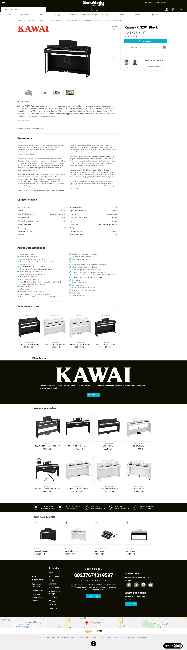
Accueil (8, 15)
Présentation (41, 128)
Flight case (154, 15)
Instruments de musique (89, 15)
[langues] (180, 9)
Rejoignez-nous (99, 637)
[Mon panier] (172, 9)
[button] (113, 57)
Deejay (40, 15)
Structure (138, 15)
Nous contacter (86, 637)
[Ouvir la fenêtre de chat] (173, 646)
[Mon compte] (167, 9)
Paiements (36, 594)
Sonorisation (24, 15)
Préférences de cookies (131, 637)
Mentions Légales (114, 637)
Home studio (73, 15)
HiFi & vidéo (105, 15)
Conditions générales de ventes (50, 637)
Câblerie (121, 15)
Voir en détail (48, 445)
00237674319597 (93, 575)
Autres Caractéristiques (26, 128)
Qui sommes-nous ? (71, 637)
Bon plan (94, 10)
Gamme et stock (38, 590)
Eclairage (57, 15)
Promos (145, 637)
